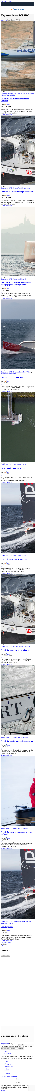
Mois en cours (5, 955)
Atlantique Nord (5, 737)
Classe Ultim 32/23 (6, 188)
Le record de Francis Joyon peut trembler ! (17, 192)
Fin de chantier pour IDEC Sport (13, 468)
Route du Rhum (11, 373)
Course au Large (6, 93)
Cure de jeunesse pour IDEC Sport (14, 559)
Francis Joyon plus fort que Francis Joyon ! (17, 741)
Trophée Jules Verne (24, 188)
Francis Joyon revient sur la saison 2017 (16, 650)
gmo (8, 104)
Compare (7, 1073)
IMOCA (13, 93)
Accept (3, 1090)
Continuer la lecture (6, 114)
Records (19, 93)
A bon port (4, 20)
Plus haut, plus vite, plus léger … (13, 377)
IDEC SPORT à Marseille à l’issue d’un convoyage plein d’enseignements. (16, 284)
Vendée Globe (10, 95)
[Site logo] (17, 10)
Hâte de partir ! (7, 927)
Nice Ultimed (17, 279)
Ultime (11, 923)
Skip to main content (7, 1)
